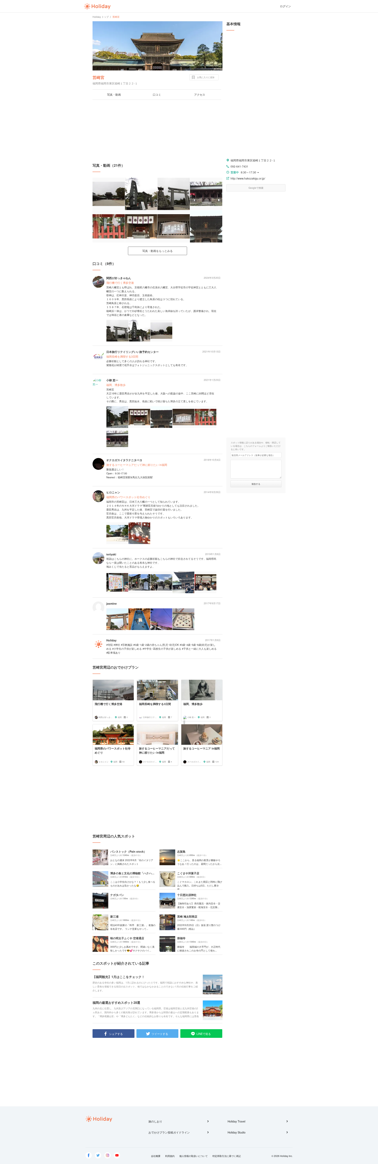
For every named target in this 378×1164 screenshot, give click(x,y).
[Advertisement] (157, 131)
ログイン (285, 6)
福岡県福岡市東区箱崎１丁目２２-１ (253, 160)
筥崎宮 (98, 77)
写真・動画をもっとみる (157, 251)
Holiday (97, 6)
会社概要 (155, 1156)
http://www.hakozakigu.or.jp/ (248, 178)
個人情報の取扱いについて (193, 1156)
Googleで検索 (255, 187)
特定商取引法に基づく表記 (226, 1156)
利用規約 (170, 1156)
